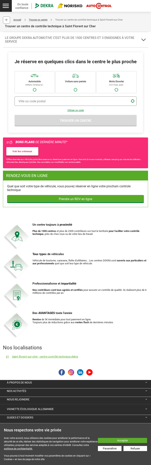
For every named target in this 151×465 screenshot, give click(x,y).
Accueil (17, 19)
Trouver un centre (38, 19)
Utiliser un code (75, 110)
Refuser (135, 448)
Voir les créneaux (22, 151)
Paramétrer (110, 448)
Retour (6, 20)
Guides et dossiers (20, 417)
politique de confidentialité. (18, 448)
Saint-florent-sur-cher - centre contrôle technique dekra (42, 356)
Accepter (122, 440)
